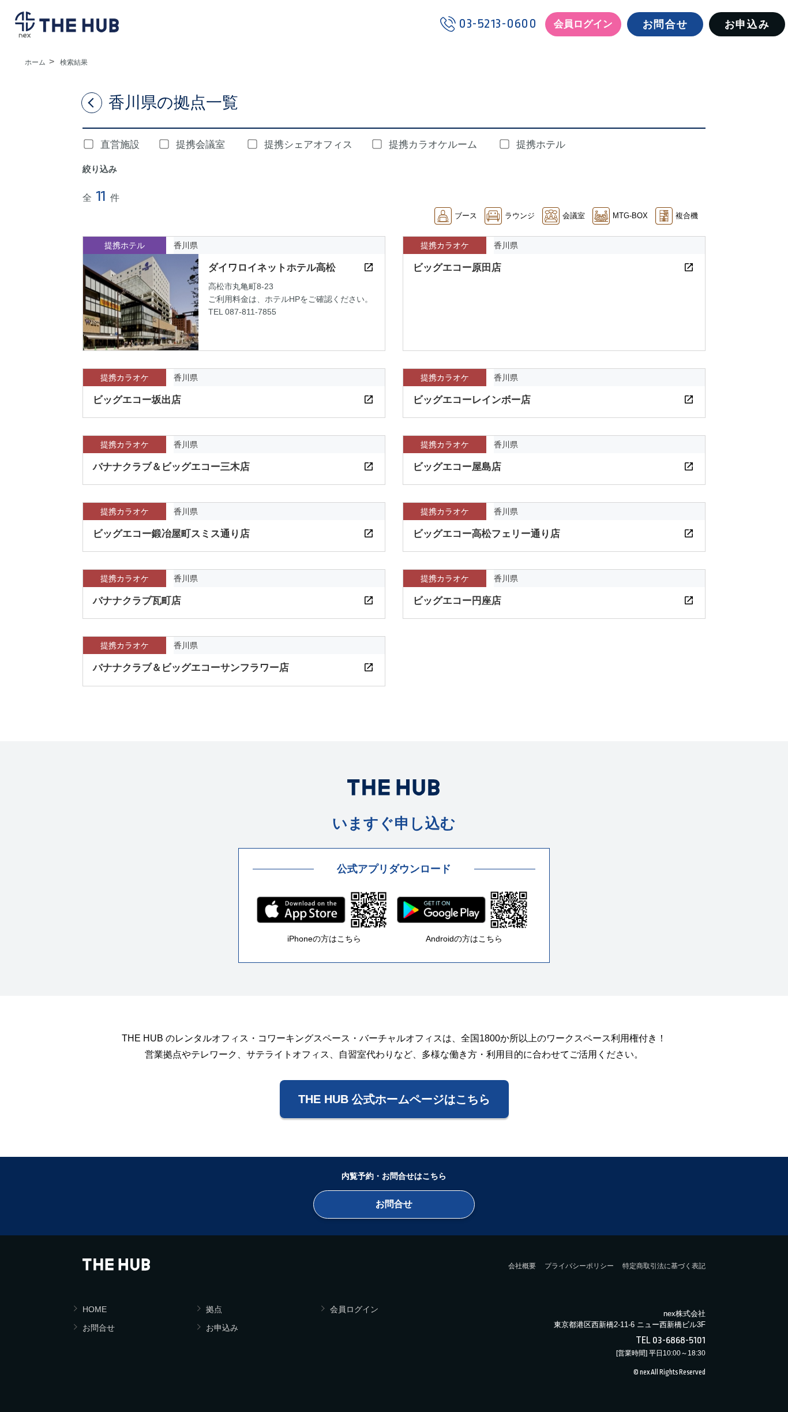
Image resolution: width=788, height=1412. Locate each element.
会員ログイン (583, 23)
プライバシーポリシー (579, 1266)
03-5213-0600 (497, 23)
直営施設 (120, 144)
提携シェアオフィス (308, 144)
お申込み (747, 24)
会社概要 (522, 1266)
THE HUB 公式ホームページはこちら (394, 1099)
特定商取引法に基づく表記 (664, 1266)
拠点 (214, 1309)
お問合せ (665, 24)
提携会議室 (200, 144)
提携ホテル (540, 144)
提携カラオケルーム (433, 144)
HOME (94, 1309)
